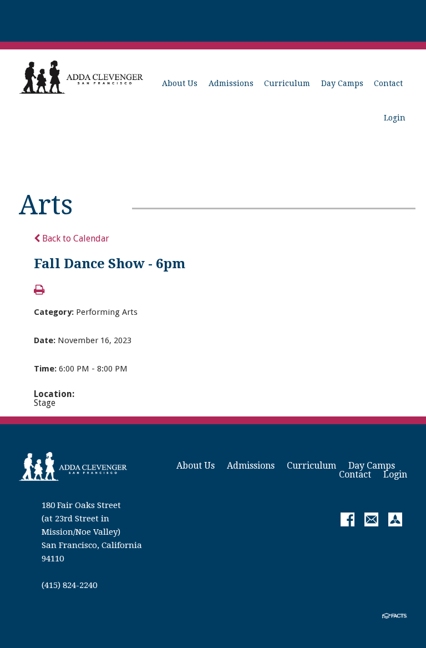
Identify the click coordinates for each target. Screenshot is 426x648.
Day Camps (342, 83)
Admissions (231, 83)
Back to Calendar (74, 238)
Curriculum (287, 83)
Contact (388, 83)
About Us (179, 83)
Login (394, 117)
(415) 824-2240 (69, 585)
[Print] (39, 290)
